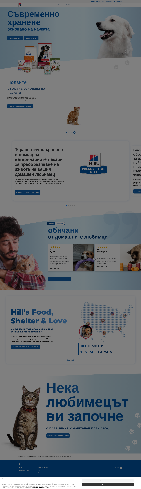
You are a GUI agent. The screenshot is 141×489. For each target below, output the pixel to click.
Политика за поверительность (40, 487)
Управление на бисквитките (108, 481)
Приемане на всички (107, 484)
